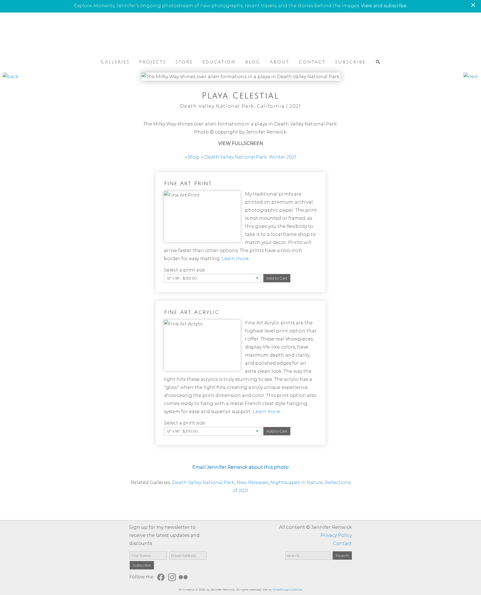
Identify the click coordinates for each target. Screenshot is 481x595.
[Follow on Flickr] (184, 576)
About (279, 62)
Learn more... (236, 258)
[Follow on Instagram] (173, 576)
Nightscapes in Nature (296, 482)
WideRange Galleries (287, 589)
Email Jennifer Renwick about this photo (240, 467)
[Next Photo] (470, 76)
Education (219, 62)
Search (342, 555)
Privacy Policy (336, 535)
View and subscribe (383, 5)
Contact (312, 62)
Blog (253, 62)
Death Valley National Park (203, 482)
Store (184, 62)
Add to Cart (276, 278)
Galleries (115, 62)
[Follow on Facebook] (161, 576)
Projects (152, 62)
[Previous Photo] (11, 76)
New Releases (252, 482)
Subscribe (350, 62)
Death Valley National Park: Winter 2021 (250, 157)
